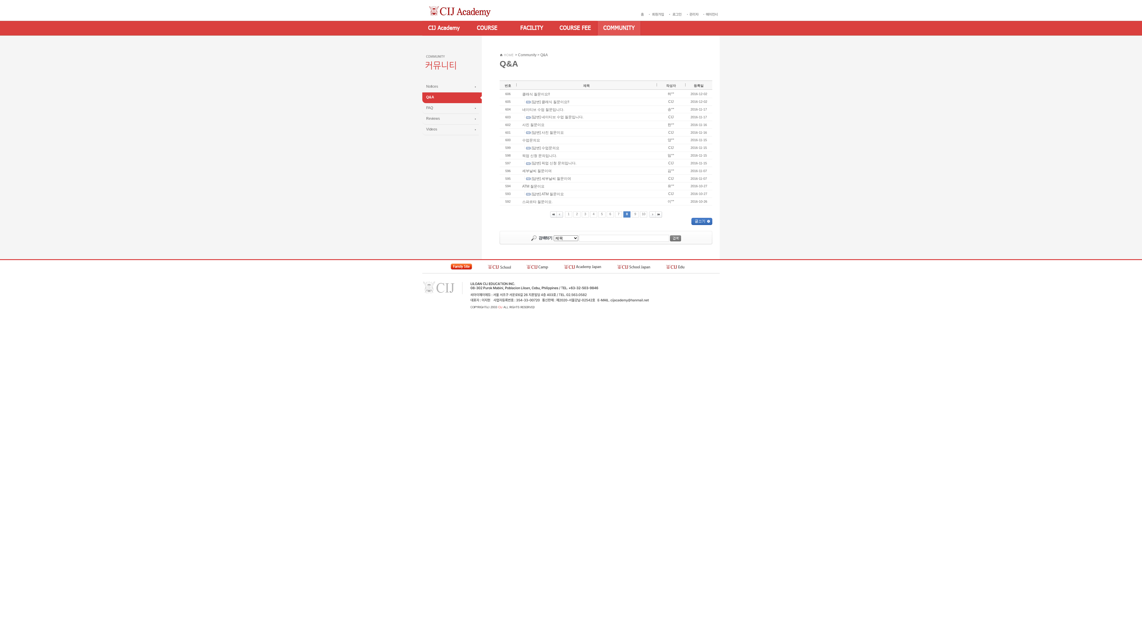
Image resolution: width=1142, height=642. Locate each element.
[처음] (553, 214)
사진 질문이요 (533, 125)
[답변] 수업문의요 (545, 148)
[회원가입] (657, 14)
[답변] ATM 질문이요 (548, 194)
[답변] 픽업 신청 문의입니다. (554, 163)
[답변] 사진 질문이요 (548, 132)
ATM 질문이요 (533, 186)
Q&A (544, 55)
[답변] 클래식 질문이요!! (550, 102)
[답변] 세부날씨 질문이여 (551, 179)
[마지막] (659, 214)
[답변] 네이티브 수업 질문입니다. (557, 117)
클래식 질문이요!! (536, 94)
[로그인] (676, 14)
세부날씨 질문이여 (537, 171)
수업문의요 (531, 140)
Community (527, 55)
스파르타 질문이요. (537, 201)
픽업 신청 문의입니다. (539, 155)
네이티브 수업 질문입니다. (543, 109)
